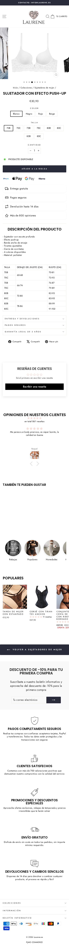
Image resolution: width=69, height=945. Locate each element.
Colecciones (26, 87)
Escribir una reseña (34, 386)
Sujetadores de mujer (44, 87)
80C (59, 128)
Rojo (40, 113)
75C (39, 128)
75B (28, 128)
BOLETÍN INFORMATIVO (17, 918)
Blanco (16, 113)
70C (19, 128)
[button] (36, 616)
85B (29, 136)
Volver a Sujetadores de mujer (36, 649)
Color (34, 108)
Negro (29, 113)
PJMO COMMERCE (34, 942)
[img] (34, 418)
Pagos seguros (15, 325)
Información (12, 910)
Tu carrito (61, 16)
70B (8, 128)
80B (49, 128)
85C (39, 136)
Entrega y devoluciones (22, 318)
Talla (34, 122)
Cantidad (34, 145)
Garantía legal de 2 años (23, 331)
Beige (52, 113)
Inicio (15, 87)
